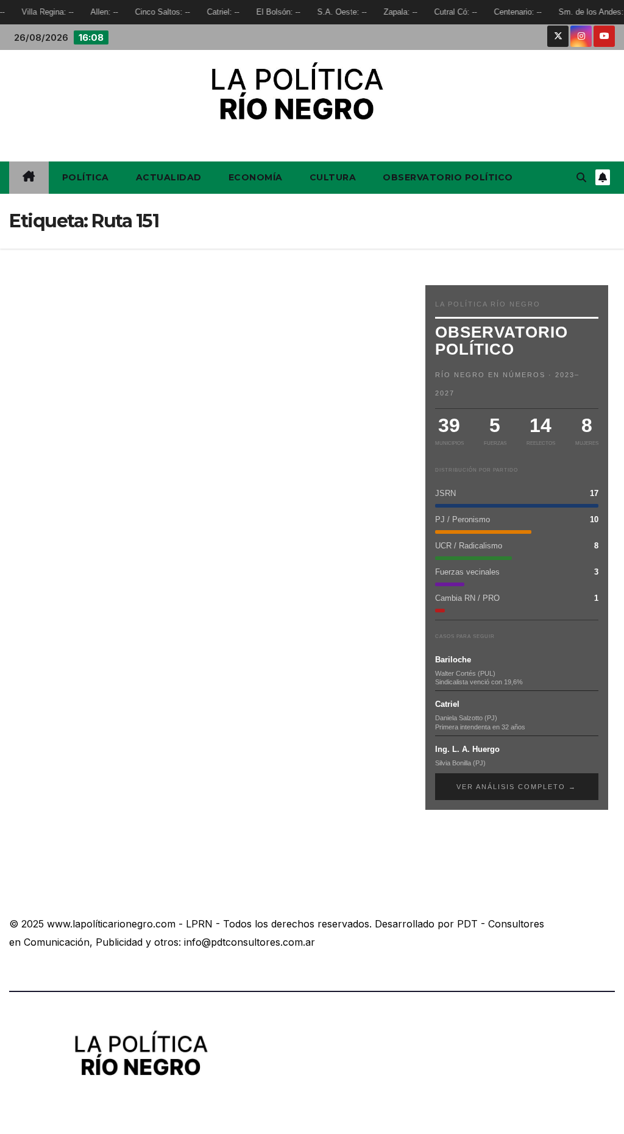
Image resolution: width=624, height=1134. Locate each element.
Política (85, 177)
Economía (256, 177)
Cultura (333, 177)
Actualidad (169, 177)
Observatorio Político (448, 177)
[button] (581, 177)
